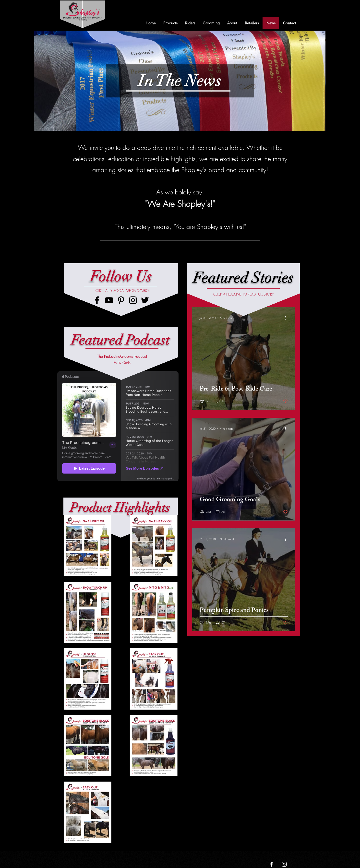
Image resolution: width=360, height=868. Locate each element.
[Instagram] (133, 300)
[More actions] (287, 318)
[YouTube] (109, 300)
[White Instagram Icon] (284, 864)
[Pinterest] (121, 300)
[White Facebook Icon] (271, 864)
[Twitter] (145, 300)
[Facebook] (97, 300)
